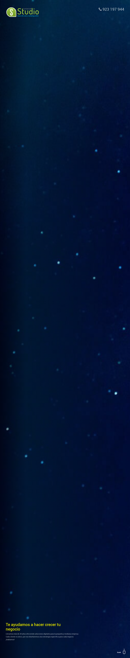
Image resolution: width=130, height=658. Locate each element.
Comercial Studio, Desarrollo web (22, 12)
